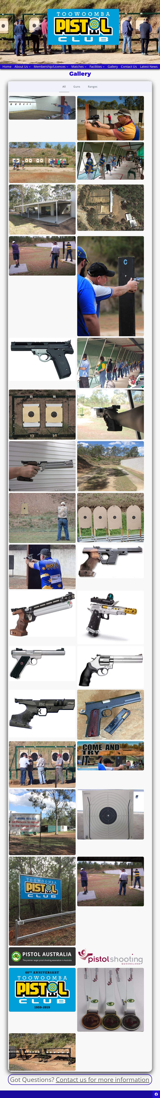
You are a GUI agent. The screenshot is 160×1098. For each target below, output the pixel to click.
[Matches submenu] (85, 66)
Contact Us (129, 66)
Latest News (149, 66)
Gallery (113, 66)
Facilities (96, 66)
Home (6, 66)
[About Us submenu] (30, 66)
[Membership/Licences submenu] (67, 66)
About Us (21, 66)
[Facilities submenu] (104, 66)
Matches (77, 66)
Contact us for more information (102, 1079)
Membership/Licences (50, 66)
